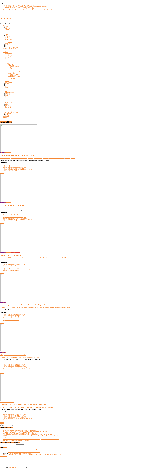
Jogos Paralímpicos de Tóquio (14, 72)
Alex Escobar (39, 207)
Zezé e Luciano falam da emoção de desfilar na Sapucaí (18, 155)
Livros (6, 33)
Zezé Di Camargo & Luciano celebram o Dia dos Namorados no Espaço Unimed (24, 452)
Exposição (7, 94)
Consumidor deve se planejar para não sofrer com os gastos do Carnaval (23, 404)
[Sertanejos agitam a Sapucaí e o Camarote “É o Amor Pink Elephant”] (14, 301)
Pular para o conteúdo (4, 1)
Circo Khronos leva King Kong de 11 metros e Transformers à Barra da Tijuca (18, 7)
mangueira (38, 357)
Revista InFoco (21, 407)
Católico (7, 49)
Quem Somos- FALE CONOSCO (9, 118)
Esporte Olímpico (11, 65)
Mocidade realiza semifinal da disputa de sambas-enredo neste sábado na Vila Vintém (19, 8)
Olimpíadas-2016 (11, 73)
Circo (6, 32)
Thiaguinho (144, 207)
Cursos (6, 38)
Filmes (9, 30)
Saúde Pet (10, 42)
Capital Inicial (51, 207)
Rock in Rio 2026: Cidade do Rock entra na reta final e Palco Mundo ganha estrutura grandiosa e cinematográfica (25, 6)
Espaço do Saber (8, 93)
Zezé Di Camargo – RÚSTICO (11, 112)
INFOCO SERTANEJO (8, 110)
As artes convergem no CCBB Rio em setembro (12, 436)
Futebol (6, 59)
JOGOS (7, 63)
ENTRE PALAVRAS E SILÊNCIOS (10, 47)
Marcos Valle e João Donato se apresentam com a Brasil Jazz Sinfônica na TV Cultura (27, 449)
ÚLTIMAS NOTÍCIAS (15, 252)
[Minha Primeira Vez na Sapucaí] (14, 251)
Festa (6, 96)
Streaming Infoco (8, 106)
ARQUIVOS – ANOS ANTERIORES (8, 445)
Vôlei (6, 87)
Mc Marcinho (121, 207)
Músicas (7, 115)
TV (6, 35)
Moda (6, 45)
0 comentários (24, 158)
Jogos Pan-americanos (12, 69)
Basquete (7, 57)
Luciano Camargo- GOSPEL (11, 111)
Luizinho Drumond (57, 158)
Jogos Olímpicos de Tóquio (13, 68)
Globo (83, 207)
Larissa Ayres (108, 207)
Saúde (9, 40)
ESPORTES (5, 52)
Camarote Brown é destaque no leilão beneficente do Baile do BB (16, 440)
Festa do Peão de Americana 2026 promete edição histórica (19, 453)
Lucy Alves (78, 257)
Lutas (6, 79)
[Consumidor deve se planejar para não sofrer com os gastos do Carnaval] (21, 400)
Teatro (6, 34)
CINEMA (7, 29)
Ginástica (7, 61)
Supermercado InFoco (9, 102)
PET (6, 46)
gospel (6, 51)
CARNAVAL (8, 28)
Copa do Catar (11, 64)
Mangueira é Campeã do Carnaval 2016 (13, 355)
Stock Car (10, 56)
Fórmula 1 (10, 54)
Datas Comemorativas (9, 92)
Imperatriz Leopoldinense (48, 158)
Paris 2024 (10, 77)
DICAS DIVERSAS (7, 36)
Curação (73, 207)
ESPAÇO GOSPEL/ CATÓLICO (9, 48)
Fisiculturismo (8, 58)
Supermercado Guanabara (136, 207)
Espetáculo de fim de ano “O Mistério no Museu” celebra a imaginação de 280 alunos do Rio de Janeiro (26, 450)
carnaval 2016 (30, 158)
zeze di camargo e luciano (70, 158)
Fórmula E (10, 55)
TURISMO (5, 117)
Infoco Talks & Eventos (10, 98)
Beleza (6, 37)
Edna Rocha (19, 158)
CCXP (6, 89)
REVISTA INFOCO (5, 18)
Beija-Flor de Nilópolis (44, 257)
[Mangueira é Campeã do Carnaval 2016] (21, 351)
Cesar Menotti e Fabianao (66, 207)
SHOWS (7, 105)
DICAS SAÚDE (8, 39)
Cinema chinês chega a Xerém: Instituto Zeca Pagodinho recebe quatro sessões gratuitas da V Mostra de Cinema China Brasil (27, 9)
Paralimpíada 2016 (11, 78)
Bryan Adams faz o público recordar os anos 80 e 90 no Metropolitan (48, 454)
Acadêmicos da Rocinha (35, 257)
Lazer (6, 44)
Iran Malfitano (92, 207)
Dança (6, 91)
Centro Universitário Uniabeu (47, 407)
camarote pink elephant (54, 257)
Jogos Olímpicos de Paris (13, 67)
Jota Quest (104, 207)
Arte (6, 27)
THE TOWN (8, 107)
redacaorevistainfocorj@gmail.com (7, 459)
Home (4, 25)
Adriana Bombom (32, 207)
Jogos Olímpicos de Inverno (13, 66)
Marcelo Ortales (115, 207)
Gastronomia (7, 97)
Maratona (7, 81)
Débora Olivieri (78, 207)
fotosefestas (47, 307)
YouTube (7, 108)
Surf (6, 84)
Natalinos (7, 101)
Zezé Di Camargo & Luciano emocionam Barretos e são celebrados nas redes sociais (19, 5)
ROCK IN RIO (6, 116)
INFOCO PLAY (6, 103)
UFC (6, 86)
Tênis (6, 85)
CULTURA (5, 26)
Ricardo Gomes (127, 207)
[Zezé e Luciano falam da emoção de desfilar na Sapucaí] (18, 151)
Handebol (7, 62)
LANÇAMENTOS (7, 113)
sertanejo (62, 158)
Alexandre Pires (45, 207)
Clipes (6, 104)
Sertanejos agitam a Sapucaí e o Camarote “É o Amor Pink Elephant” (22, 305)
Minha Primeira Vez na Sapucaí (10, 255)
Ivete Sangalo (98, 207)
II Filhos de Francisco (38, 158)
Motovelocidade (8, 82)
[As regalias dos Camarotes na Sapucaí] (23, 201)
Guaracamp (87, 207)
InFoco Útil (7, 43)
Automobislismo (8, 53)
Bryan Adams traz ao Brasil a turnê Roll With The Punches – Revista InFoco (18, 454)
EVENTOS (5, 88)
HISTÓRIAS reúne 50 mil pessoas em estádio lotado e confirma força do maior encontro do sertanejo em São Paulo (25, 437)
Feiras (6, 95)
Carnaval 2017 (38, 407)
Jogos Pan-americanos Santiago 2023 (15, 71)
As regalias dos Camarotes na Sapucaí (12, 205)
